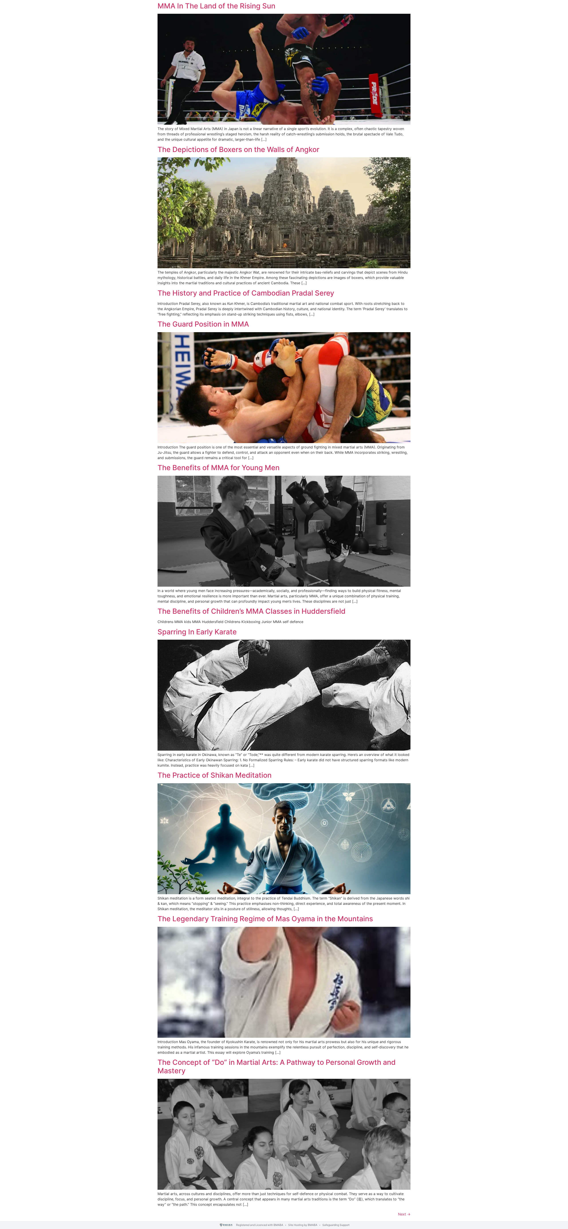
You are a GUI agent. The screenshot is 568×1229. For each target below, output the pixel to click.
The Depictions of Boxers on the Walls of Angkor (238, 149)
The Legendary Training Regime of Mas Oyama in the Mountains (265, 918)
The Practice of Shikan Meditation (215, 775)
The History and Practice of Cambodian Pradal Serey (246, 293)
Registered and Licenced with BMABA (259, 1225)
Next (404, 1214)
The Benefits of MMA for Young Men (219, 467)
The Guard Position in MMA (203, 324)
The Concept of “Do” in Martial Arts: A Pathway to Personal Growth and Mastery (277, 1066)
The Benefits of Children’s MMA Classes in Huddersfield (251, 611)
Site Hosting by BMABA (302, 1225)
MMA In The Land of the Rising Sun (216, 6)
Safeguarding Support (335, 1225)
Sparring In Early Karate (197, 631)
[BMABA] (226, 1225)
